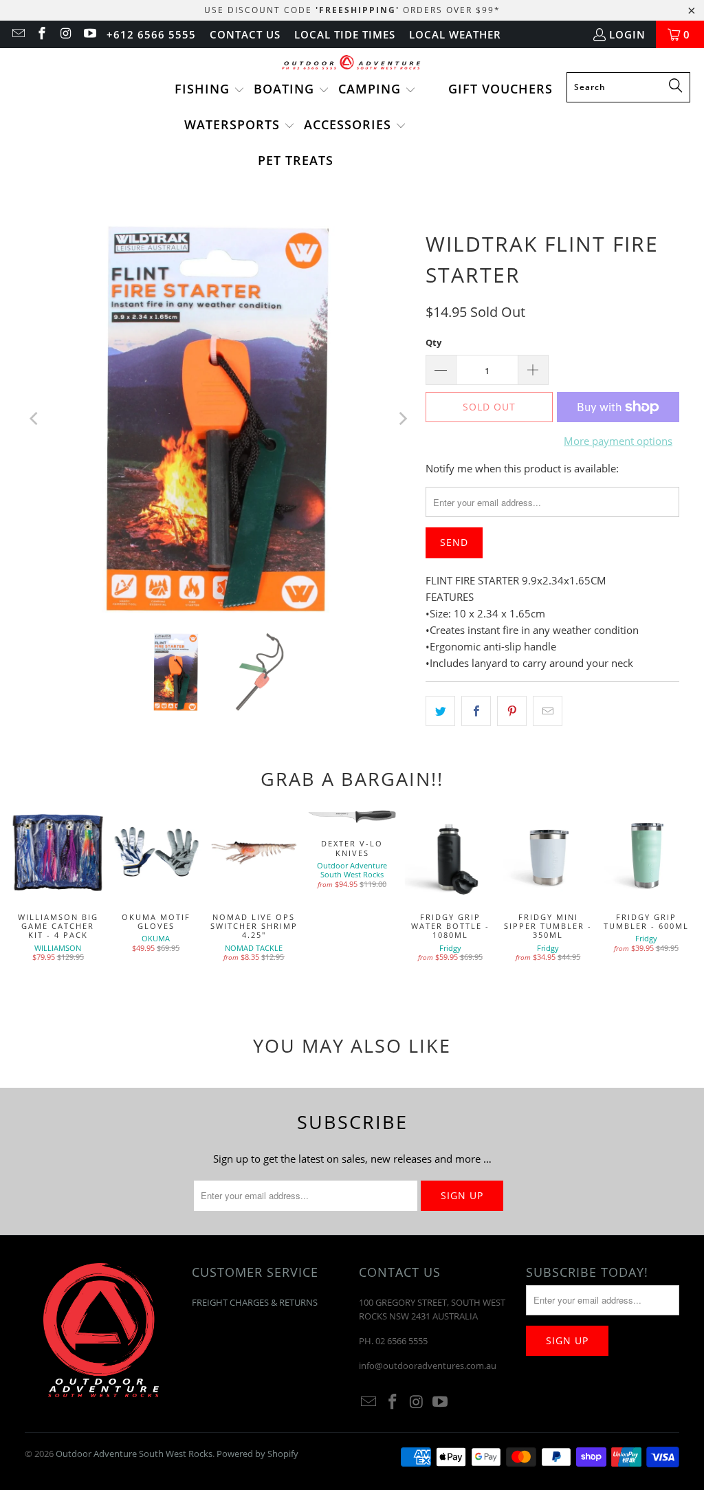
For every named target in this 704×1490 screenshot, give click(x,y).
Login (627, 34)
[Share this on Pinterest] (512, 711)
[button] (210, 90)
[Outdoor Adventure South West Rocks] (352, 63)
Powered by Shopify (257, 1453)
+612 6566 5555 (151, 34)
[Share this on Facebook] (476, 711)
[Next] (401, 419)
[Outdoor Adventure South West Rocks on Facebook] (41, 34)
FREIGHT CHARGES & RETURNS (255, 1302)
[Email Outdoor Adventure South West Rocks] (17, 34)
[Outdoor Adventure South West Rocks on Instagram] (65, 34)
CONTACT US (245, 34)
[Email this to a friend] (547, 711)
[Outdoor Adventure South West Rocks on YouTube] (89, 34)
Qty (433, 342)
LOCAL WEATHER (455, 34)
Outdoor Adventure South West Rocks (134, 1453)
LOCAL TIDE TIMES (344, 34)
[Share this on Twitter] (440, 711)
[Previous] (35, 419)
